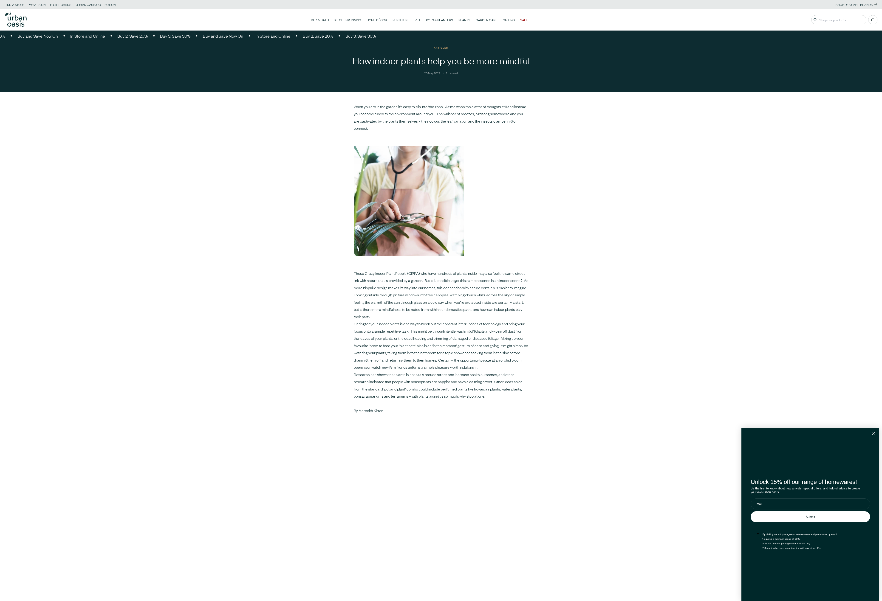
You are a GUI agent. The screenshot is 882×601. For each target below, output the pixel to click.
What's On (37, 4)
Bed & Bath (320, 19)
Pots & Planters (439, 19)
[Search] (815, 20)
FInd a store (15, 4)
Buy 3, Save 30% (155, 36)
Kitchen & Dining (347, 19)
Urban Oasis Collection (96, 4)
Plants (464, 19)
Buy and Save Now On (202, 36)
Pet (418, 19)
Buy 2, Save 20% (112, 36)
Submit (810, 517)
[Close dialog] (873, 433)
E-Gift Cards (60, 4)
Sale (524, 19)
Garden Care (486, 19)
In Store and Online (67, 36)
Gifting (509, 19)
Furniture (401, 19)
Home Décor (377, 19)
